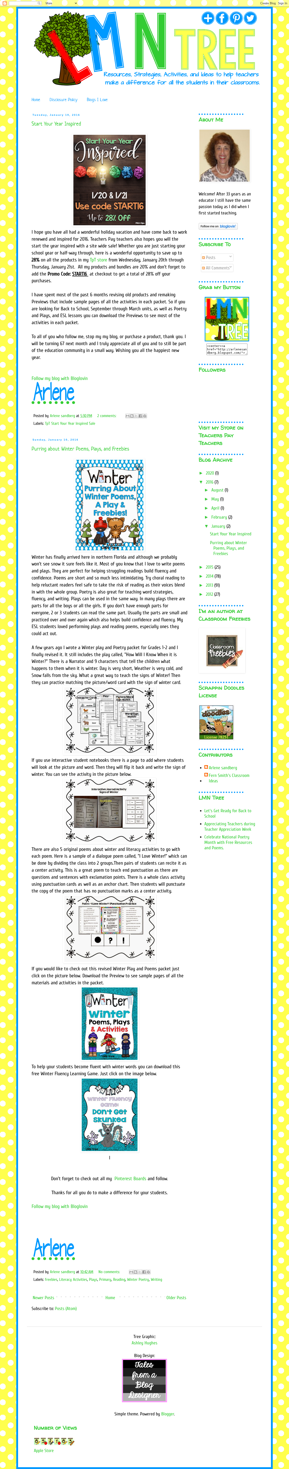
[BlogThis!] (132, 416)
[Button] (226, 340)
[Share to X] (136, 416)
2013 (210, 585)
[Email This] (127, 416)
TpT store (98, 260)
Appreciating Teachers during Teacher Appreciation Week (229, 826)
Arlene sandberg (223, 767)
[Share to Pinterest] (144, 416)
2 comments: (107, 415)
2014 (210, 576)
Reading (119, 1279)
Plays (93, 1279)
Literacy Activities (73, 1279)
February (219, 517)
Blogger (167, 1414)
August (218, 490)
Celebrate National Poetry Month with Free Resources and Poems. (228, 842)
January (218, 526)
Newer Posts (43, 1297)
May (215, 499)
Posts (210, 257)
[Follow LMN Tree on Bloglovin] (218, 228)
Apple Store (44, 1450)
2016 (210, 482)
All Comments (217, 268)
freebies (51, 1279)
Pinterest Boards (130, 1179)
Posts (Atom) (66, 1308)
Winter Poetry (138, 1279)
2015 (210, 567)
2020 (210, 473)
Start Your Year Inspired (56, 123)
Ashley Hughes (144, 1343)
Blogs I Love (97, 99)
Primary (105, 1279)
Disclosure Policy (63, 99)
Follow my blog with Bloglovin (60, 378)
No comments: (109, 1272)
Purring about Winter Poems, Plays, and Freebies (80, 448)
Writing (156, 1279)
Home (36, 99)
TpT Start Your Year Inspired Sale (70, 423)
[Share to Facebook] (140, 416)
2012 (210, 594)
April (216, 508)
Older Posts (176, 1297)
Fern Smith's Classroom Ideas (229, 778)
